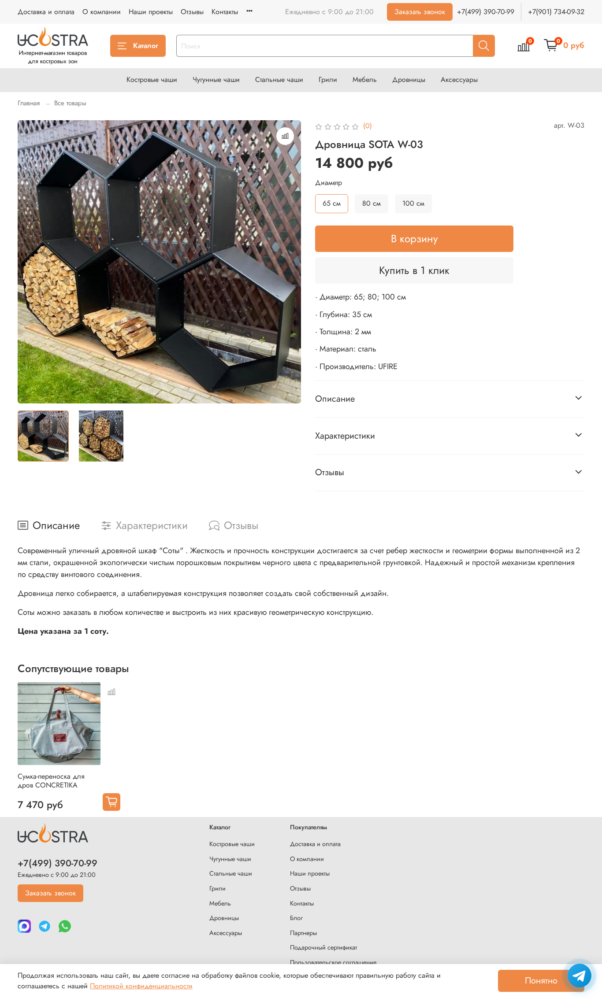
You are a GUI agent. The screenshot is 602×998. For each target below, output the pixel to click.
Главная (29, 103)
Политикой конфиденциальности (141, 986)
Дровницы (408, 79)
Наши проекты (151, 12)
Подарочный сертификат (323, 947)
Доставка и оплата (46, 12)
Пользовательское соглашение (333, 962)
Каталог (145, 46)
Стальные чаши (279, 79)
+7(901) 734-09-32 (556, 12)
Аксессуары (459, 79)
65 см (332, 203)
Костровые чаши (151, 79)
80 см (371, 203)
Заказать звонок (419, 12)
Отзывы (192, 12)
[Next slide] (286, 261)
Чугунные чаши (216, 79)
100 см (413, 203)
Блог (296, 917)
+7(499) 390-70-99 (485, 12)
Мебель (365, 79)
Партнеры (303, 932)
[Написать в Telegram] (579, 975)
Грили (328, 79)
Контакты (225, 12)
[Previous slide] (31, 261)
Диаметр (328, 182)
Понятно (541, 980)
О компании (101, 12)
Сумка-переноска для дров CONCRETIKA (51, 780)
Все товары (70, 103)
